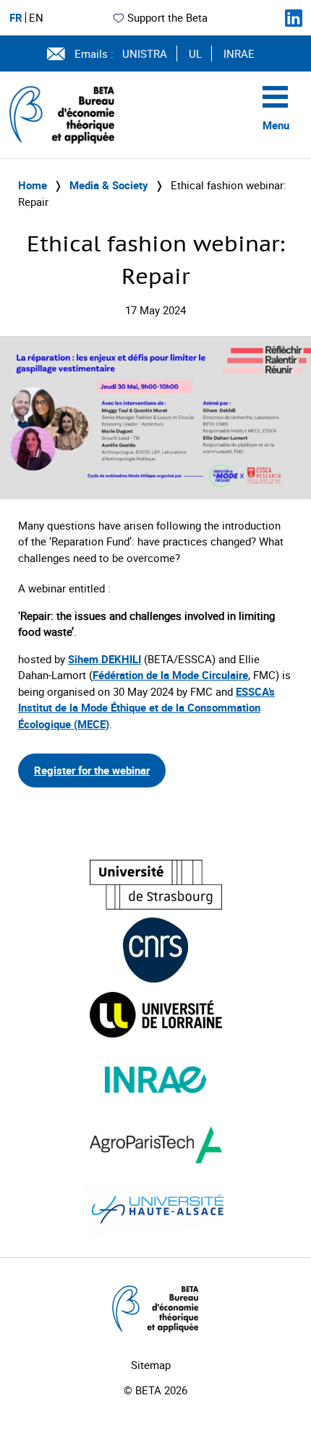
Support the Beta (167, 17)
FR (15, 17)
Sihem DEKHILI (104, 659)
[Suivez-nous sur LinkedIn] (293, 18)
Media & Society (108, 185)
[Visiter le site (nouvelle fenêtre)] (156, 885)
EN (36, 17)
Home (32, 185)
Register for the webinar (92, 770)
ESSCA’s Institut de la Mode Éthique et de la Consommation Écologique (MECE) (146, 707)
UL (195, 53)
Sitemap (151, 1364)
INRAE (239, 53)
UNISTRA (144, 53)
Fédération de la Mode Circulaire (170, 675)
